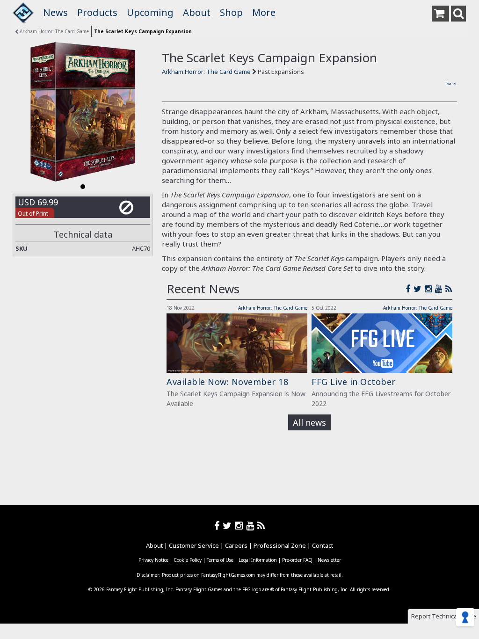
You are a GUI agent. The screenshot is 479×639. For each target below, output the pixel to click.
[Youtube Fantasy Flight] (251, 525)
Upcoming (150, 12)
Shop (231, 12)
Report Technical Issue (443, 616)
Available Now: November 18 (227, 381)
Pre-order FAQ (297, 560)
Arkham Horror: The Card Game (53, 31)
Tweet (451, 83)
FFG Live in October (354, 381)
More (264, 12)
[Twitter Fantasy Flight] (419, 288)
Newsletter (329, 560)
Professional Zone (280, 545)
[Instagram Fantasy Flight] (430, 288)
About (196, 12)
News (55, 12)
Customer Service (194, 545)
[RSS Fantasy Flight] (448, 288)
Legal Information (258, 560)
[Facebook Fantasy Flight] (410, 288)
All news (309, 422)
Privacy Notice (153, 560)
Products (97, 12)
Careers (236, 545)
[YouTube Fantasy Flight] (440, 288)
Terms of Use (220, 560)
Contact (322, 545)
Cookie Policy (188, 560)
